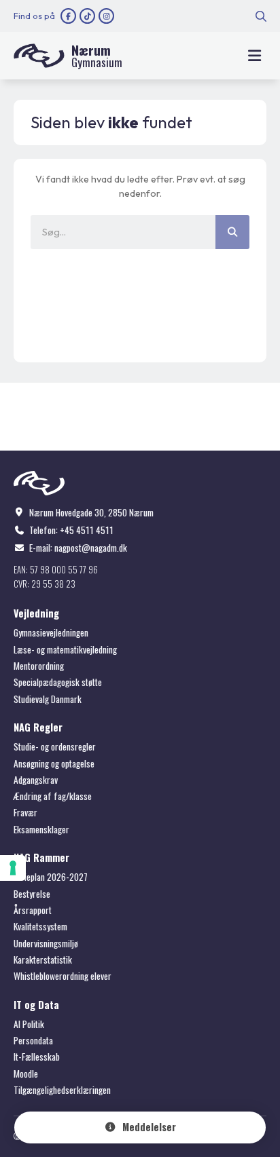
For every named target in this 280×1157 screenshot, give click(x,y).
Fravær (25, 812)
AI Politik (29, 1024)
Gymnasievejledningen (51, 632)
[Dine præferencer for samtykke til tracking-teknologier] (13, 868)
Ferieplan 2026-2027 (51, 876)
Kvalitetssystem (40, 926)
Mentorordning (39, 665)
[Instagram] (106, 16)
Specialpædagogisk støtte (58, 682)
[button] (254, 56)
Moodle (26, 1073)
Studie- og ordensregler (55, 746)
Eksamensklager (41, 829)
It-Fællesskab (37, 1056)
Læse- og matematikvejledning (65, 649)
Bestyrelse (32, 893)
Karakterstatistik (43, 959)
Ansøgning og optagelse (54, 763)
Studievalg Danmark (48, 699)
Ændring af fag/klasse (53, 796)
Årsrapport (33, 910)
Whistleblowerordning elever (62, 975)
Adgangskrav (36, 779)
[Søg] (232, 232)
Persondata (33, 1040)
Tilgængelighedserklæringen (62, 1089)
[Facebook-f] (68, 16)
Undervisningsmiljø (46, 943)
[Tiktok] (87, 16)
